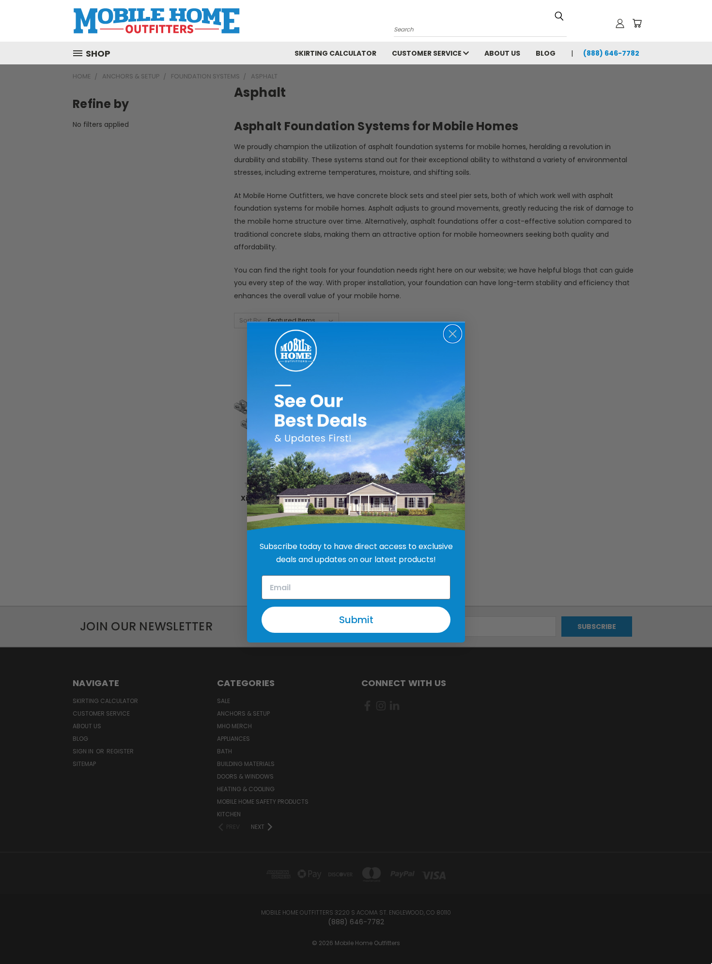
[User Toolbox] (620, 23)
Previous (686, 934)
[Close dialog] (452, 333)
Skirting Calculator (335, 53)
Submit (356, 620)
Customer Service (427, 53)
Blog (546, 53)
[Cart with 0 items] (637, 23)
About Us (502, 53)
